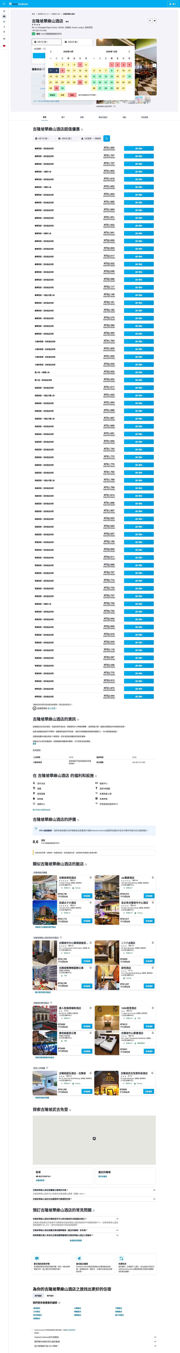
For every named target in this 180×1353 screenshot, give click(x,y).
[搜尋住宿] (4, 16)
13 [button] (86, 70)
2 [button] (62, 64)
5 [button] (80, 64)
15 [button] (56, 76)
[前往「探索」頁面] (4, 31)
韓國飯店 (77, 1311)
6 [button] (86, 64)
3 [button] (68, 64)
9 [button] (62, 70)
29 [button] (56, 88)
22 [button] (56, 82)
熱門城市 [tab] (50, 1295)
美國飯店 (118, 1311)
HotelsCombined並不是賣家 (46, 1337)
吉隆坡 (54, 14)
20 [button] (86, 76)
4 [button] (74, 64)
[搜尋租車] (4, 21)
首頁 (33, 14)
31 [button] (123, 88)
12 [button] (80, 70)
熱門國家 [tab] (38, 1295)
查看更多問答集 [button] (76, 1240)
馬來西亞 (41, 14)
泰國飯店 (36, 1318)
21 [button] (51, 82)
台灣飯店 (77, 1308)
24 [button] (68, 82)
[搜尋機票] (4, 11)
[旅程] (4, 38)
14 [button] (51, 76)
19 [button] (80, 76)
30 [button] (62, 88)
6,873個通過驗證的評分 (51, 33)
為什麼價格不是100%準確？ (46, 1346)
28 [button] (51, 88)
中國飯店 (118, 1308)
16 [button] (62, 76)
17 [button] (68, 76)
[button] (4, 3)
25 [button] (74, 82)
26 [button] (80, 82)
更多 (34, 743)
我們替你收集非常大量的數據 (47, 1341)
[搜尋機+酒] (4, 26)
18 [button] (74, 76)
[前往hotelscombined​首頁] (18, 4)
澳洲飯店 (36, 1308)
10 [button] (68, 70)
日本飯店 (36, 1311)
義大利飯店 (119, 1315)
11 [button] (74, 70)
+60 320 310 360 (39, 30)
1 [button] (56, 64)
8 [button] (56, 70)
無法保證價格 (70, 1330)
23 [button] (62, 82)
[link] (45, 927)
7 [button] (50, 70)
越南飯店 (77, 1315)
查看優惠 (87, 896)
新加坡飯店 (37, 1315)
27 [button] (86, 82)
